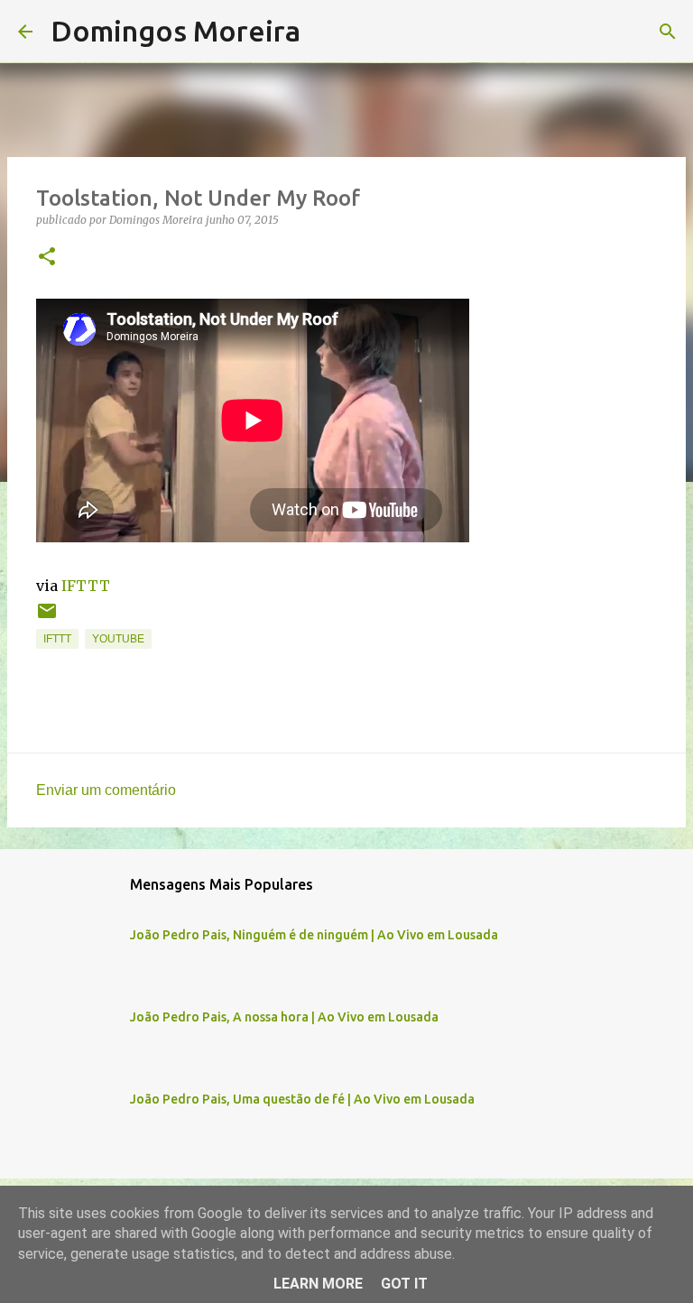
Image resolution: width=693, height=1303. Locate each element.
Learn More (318, 1283)
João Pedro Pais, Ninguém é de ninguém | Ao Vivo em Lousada (314, 935)
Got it (404, 1283)
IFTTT (85, 586)
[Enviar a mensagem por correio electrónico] (47, 618)
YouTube (118, 639)
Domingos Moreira (175, 30)
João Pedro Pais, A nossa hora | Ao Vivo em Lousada (284, 1017)
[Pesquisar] (326, 31)
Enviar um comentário (106, 790)
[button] (47, 257)
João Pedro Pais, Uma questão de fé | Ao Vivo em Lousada (302, 1099)
